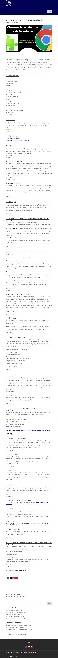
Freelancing (8, 22)
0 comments (15, 22)
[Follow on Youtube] (29, 647)
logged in (14, 596)
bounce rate (16, 228)
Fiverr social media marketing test (20, 634)
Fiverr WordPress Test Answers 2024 (14, 610)
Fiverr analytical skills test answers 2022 (15, 616)
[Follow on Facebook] (8, 578)
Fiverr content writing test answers (19, 632)
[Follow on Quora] (32, 647)
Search (49, 603)
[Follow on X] (11, 578)
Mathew (8, 632)
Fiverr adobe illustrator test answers (14, 614)
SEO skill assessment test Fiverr (17, 627)
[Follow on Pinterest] (16, 578)
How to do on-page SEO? (21, 570)
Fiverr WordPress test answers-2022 (22, 625)
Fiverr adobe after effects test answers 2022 (16, 612)
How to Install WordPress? (13, 136)
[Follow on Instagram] (13, 578)
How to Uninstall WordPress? (13, 138)
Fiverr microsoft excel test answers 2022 (15, 618)
